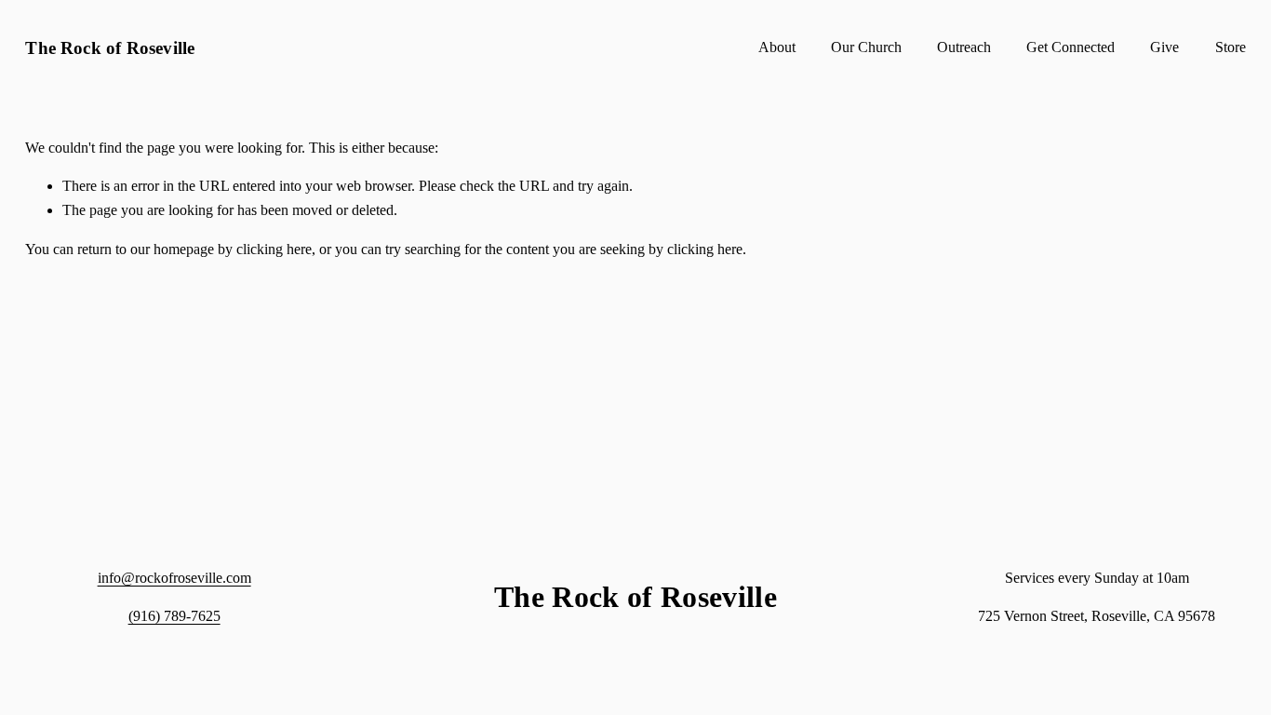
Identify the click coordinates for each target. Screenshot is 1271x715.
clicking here (274, 249)
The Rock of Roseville (109, 48)
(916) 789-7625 (174, 616)
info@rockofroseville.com (174, 578)
